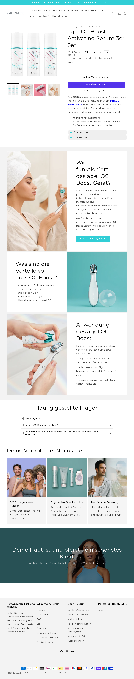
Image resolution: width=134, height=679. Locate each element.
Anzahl (70, 62)
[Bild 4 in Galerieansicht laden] (54, 90)
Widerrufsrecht (31, 673)
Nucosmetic (17, 673)
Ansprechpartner (27, 511)
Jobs (39, 624)
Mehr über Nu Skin (77, 636)
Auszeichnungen (76, 641)
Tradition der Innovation (79, 624)
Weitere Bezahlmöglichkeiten (96, 91)
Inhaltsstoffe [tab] (80, 137)
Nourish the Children (78, 614)
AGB (61, 673)
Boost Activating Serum (93, 238)
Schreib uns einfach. (110, 515)
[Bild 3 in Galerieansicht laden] (40, 90)
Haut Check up (15, 628)
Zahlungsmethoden (47, 633)
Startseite (71, 27)
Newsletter (42, 614)
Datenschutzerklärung (48, 673)
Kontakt (41, 610)
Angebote (56, 511)
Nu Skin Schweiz (45, 642)
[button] (40, 10)
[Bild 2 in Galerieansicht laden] (27, 90)
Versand (82, 58)
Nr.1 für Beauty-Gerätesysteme (75, 630)
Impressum (78, 673)
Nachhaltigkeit (75, 619)
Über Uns (41, 628)
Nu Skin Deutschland (47, 637)
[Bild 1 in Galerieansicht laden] (13, 90)
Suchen (101, 610)
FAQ (39, 619)
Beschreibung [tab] (81, 132)
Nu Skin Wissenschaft (78, 610)
